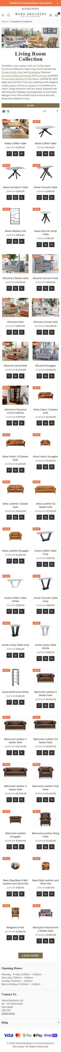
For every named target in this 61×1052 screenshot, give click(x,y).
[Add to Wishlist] (9, 153)
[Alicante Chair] (15, 307)
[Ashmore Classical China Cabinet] (15, 395)
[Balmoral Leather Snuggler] (15, 818)
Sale (6, 121)
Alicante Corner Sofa (45, 321)
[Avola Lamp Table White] (45, 630)
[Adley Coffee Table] (15, 129)
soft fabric (33, 78)
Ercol (20, 72)
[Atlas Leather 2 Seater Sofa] (15, 489)
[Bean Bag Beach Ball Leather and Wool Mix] (15, 865)
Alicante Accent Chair (45, 278)
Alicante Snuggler (45, 365)
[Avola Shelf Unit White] (15, 677)
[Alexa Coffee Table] (45, 129)
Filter (30, 105)
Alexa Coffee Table (45, 143)
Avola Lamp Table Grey (15, 644)
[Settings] (50, 15)
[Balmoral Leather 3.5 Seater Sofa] (45, 724)
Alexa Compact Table (15, 187)
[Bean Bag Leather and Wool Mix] (45, 865)
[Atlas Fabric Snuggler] (45, 442)
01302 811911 (31, 8)
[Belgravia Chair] (15, 913)
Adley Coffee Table (15, 143)
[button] (56, 15)
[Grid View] (4, 111)
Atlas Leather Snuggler (15, 550)
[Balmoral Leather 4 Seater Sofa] (15, 771)
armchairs (25, 75)
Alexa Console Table (45, 187)
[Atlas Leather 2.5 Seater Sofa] (45, 489)
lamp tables (29, 85)
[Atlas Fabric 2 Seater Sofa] (45, 395)
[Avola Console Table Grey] (45, 583)
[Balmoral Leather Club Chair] (45, 771)
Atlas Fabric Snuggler (45, 456)
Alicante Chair (15, 321)
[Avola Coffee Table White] (15, 583)
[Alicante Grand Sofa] (15, 351)
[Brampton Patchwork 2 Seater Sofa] (45, 913)
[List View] (8, 111)
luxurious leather (14, 78)
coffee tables (9, 85)
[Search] (8, 14)
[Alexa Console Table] (45, 172)
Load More (30, 955)
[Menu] (3, 14)
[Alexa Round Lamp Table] (45, 216)
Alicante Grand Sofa (15, 365)
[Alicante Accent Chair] (45, 263)
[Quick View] (21, 153)
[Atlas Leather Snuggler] (15, 536)
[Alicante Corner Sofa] (45, 307)
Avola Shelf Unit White (15, 691)
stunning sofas (10, 75)
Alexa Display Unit (15, 230)
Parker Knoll (9, 72)
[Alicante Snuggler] (45, 351)
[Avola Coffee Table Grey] (45, 536)
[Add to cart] (15, 153)
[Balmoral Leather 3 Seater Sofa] (15, 724)
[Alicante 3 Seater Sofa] (15, 263)
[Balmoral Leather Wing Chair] (45, 818)
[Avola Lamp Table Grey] (15, 630)
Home (5, 21)
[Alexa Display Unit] (15, 216)
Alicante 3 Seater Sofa (15, 278)
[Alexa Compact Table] (15, 172)
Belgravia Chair (15, 927)
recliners (42, 75)
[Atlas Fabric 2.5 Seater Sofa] (15, 442)
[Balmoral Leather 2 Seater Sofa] (45, 677)
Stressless (34, 72)
